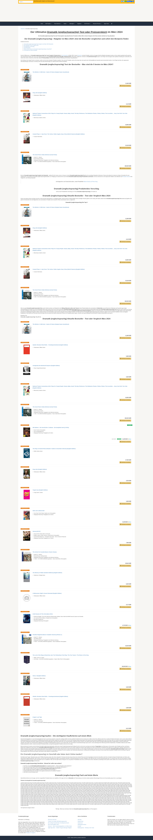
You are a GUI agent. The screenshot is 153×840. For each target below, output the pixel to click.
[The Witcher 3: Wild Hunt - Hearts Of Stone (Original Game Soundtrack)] (26, 76)
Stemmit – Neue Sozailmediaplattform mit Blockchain (60, 826)
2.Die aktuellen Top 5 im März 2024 (30, 45)
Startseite (23, 28)
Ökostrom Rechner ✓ (97, 23)
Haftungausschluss (82, 824)
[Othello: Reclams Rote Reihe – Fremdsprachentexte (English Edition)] (26, 701)
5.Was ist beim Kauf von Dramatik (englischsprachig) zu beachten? (37, 49)
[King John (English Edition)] (26, 97)
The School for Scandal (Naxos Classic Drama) (45, 552)
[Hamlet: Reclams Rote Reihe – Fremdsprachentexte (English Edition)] (26, 349)
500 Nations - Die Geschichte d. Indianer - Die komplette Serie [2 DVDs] (51, 427)
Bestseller (80, 55)
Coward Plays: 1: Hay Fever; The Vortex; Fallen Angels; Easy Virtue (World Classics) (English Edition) (59, 134)
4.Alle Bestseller (26, 47)
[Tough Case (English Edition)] (26, 494)
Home (42, 23)
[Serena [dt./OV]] (26, 536)
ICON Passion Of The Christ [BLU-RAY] (43, 614)
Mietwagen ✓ (72, 23)
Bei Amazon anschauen (125, 85)
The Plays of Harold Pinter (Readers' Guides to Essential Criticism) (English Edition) (54, 448)
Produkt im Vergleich (30, 832)
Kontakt (79, 826)
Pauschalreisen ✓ (57, 23)
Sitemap (79, 819)
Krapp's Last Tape (37, 717)
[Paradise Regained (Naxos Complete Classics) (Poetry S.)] (26, 639)
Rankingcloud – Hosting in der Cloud (86, 827)
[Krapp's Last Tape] (26, 721)
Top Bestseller (65, 55)
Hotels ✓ (65, 23)
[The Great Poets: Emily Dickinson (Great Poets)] (26, 159)
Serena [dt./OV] (36, 531)
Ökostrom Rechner (52, 819)
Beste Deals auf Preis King (90, 181)
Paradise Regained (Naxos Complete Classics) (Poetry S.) (47, 634)
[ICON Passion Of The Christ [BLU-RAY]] (26, 618)
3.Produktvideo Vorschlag (28, 46)
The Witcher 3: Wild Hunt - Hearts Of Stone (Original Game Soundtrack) (51, 72)
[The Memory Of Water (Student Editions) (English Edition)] (26, 577)
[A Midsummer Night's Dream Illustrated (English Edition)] (26, 598)
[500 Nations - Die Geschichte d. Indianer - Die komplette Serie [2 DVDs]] (26, 432)
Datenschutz (80, 821)
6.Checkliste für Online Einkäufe (30, 50)
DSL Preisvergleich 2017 (53, 824)
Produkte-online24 (126, 176)
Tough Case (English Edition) (40, 490)
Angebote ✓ (79, 23)
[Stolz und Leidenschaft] (26, 515)
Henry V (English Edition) (39, 675)
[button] (52, 23)
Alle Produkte (48, 23)
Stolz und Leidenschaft (38, 510)
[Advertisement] (76, 12)
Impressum (80, 822)
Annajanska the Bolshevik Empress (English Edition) (46, 365)
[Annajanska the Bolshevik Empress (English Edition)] (26, 370)
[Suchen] (111, 23)
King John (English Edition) (40, 92)
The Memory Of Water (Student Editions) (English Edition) (47, 572)
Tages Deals (106, 23)
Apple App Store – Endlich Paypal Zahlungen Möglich (60, 827)
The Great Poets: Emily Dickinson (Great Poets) (45, 154)
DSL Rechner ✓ (87, 23)
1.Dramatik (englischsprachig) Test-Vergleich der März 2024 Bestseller (38, 44)
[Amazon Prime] (129, 439)
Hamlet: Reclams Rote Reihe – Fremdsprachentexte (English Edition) (50, 345)
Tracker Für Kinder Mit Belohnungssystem (57, 821)
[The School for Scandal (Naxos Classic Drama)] (26, 556)
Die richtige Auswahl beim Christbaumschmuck (58, 822)
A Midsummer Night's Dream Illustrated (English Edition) (47, 593)
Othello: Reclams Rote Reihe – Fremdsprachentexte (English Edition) (50, 696)
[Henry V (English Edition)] (26, 680)
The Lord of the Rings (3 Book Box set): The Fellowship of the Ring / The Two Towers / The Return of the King (61, 655)
